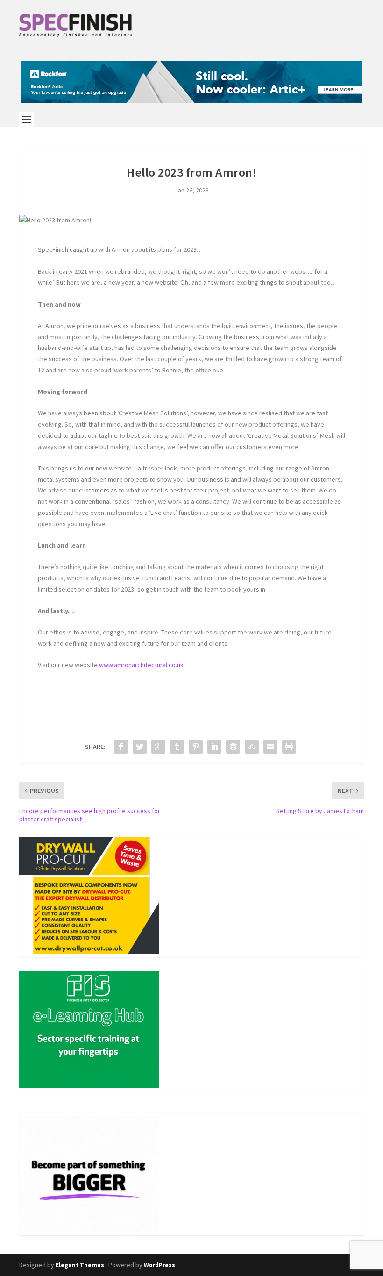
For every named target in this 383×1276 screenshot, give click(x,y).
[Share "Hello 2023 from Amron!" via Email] (270, 746)
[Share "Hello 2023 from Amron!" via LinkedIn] (214, 746)
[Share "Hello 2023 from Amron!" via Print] (289, 746)
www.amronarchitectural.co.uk (142, 665)
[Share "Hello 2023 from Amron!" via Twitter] (139, 746)
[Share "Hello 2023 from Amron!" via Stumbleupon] (251, 746)
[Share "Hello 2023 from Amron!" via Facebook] (121, 746)
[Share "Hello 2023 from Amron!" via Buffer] (233, 746)
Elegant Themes (80, 1265)
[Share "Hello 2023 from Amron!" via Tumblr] (177, 746)
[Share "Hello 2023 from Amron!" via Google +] (158, 746)
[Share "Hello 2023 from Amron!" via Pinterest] (195, 746)
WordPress (159, 1265)
